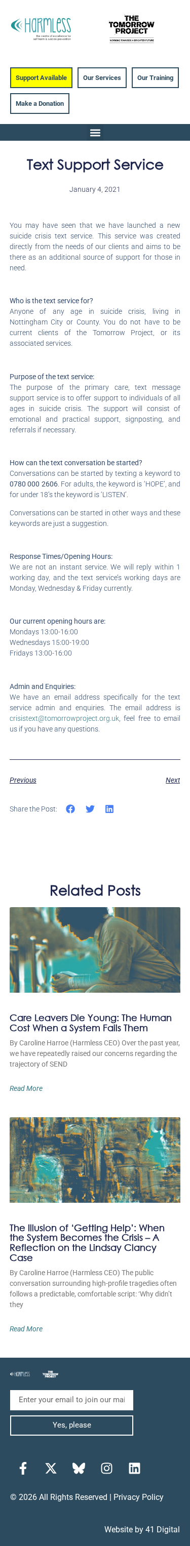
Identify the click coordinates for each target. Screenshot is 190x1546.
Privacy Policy (138, 1497)
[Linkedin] (134, 1468)
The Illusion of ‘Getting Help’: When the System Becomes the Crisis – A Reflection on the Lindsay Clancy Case (87, 1242)
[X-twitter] (50, 1468)
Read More (26, 1088)
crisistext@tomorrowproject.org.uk (64, 718)
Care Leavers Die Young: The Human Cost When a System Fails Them (91, 1022)
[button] (95, 132)
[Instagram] (106, 1468)
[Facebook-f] (22, 1468)
